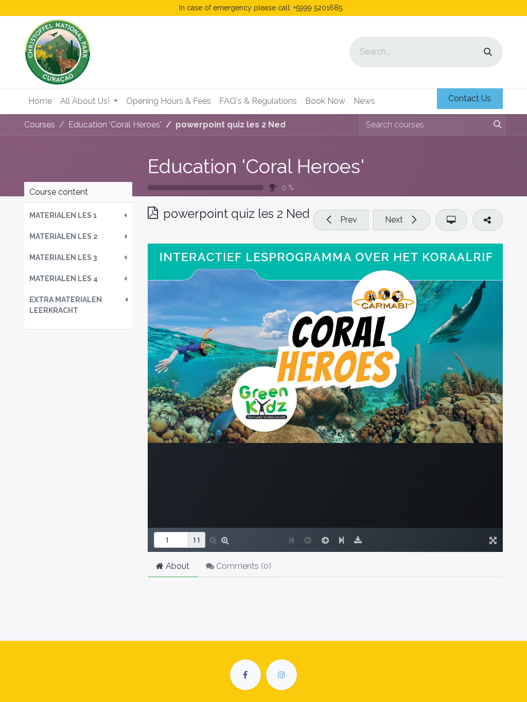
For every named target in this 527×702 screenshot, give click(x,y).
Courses (39, 125)
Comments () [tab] (242, 566)
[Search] (488, 52)
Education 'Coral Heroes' (256, 166)
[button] (78, 216)
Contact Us (469, 98)
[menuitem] (40, 101)
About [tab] (176, 566)
